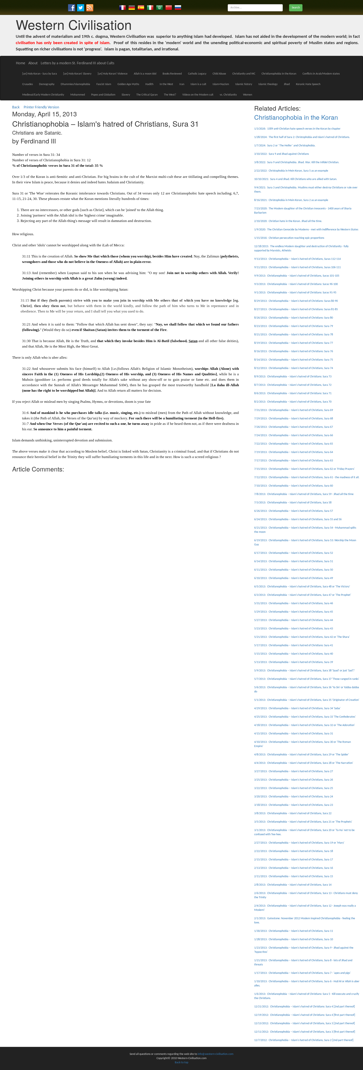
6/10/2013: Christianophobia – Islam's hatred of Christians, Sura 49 (293, 578)
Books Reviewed (172, 73)
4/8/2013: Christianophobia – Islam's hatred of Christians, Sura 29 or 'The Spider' (301, 754)
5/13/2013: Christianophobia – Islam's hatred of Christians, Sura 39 (293, 662)
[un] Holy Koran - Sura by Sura (39, 73)
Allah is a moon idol (145, 73)
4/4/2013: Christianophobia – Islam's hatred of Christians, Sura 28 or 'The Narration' (303, 763)
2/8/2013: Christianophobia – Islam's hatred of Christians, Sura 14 (292, 884)
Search (296, 7)
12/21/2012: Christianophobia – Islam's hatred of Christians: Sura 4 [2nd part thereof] (304, 1006)
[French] (122, 7)
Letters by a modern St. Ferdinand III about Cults (77, 63)
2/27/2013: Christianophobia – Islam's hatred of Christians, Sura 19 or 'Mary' (299, 842)
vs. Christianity (228, 94)
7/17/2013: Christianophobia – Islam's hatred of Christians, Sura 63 (293, 460)
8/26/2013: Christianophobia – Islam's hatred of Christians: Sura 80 (293, 317)
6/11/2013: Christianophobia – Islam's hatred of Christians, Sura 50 (293, 569)
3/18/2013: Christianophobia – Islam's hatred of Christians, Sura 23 (293, 805)
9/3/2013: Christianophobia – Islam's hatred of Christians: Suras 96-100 (296, 284)
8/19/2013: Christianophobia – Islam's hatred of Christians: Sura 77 (293, 343)
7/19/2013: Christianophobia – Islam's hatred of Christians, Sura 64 (293, 452)
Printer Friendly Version (42, 107)
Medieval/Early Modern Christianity (43, 94)
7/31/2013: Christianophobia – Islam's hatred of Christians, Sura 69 (293, 410)
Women (247, 94)
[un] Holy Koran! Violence (113, 73)
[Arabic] (159, 7)
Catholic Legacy (197, 73)
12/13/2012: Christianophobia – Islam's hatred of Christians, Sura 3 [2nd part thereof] (304, 1023)
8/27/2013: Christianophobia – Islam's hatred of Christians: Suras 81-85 (296, 309)
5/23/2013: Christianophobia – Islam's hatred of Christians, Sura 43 (293, 628)
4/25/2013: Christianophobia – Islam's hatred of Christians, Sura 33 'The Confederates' (305, 716)
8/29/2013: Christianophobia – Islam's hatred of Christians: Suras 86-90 (296, 301)
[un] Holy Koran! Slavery (77, 73)
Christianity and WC (243, 73)
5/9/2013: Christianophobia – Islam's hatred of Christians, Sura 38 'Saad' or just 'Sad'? (304, 670)
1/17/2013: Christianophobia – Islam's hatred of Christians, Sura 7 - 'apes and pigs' (302, 973)
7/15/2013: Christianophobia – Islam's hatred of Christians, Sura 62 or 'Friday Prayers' (304, 469)
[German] (131, 7)
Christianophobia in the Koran (279, 73)
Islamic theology (268, 84)
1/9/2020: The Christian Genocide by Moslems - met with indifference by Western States (306, 229)
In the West (166, 84)
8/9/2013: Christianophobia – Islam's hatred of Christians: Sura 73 (292, 376)
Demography (46, 84)
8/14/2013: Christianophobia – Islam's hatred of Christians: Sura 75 (293, 359)
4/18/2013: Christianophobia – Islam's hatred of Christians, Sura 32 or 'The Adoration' (304, 725)
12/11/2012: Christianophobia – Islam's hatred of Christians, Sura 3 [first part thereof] (304, 1031)
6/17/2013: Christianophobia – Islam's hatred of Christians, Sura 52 (293, 553)
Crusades (27, 84)
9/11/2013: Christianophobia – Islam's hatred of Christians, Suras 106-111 (297, 267)
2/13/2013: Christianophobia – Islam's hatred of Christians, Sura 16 (293, 868)
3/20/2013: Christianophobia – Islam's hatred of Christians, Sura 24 (293, 796)
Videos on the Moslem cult (197, 94)
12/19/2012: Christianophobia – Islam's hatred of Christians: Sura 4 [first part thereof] (304, 1015)
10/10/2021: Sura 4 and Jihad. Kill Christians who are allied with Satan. (295, 179)
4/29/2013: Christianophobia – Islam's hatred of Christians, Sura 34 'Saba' (297, 708)
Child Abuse (219, 73)
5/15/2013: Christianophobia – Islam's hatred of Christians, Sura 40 (293, 653)
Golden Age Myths (128, 84)
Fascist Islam (103, 84)
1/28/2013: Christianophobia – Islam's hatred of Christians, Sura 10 (293, 939)
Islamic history (243, 84)
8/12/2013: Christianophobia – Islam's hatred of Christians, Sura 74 (293, 368)
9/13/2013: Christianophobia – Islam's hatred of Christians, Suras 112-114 (297, 259)
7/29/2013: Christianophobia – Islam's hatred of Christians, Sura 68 (293, 418)
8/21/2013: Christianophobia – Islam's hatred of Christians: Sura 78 (293, 334)
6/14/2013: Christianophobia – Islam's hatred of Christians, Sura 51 (293, 561)
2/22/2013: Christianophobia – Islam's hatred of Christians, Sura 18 (293, 851)
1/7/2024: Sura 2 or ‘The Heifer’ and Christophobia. (285, 145)
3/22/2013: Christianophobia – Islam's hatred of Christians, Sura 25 (293, 788)
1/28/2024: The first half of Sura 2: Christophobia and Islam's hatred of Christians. (302, 137)
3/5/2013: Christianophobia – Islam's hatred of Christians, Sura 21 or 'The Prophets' (303, 821)
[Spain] (141, 7)
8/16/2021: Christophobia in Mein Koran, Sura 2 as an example (291, 200)
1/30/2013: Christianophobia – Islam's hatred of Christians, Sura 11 (293, 931)
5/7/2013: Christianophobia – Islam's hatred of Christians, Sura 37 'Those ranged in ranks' (306, 679)
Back (16, 107)
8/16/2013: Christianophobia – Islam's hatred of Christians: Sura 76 (293, 351)
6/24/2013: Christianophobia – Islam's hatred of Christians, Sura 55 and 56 (298, 519)
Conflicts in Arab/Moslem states (321, 73)
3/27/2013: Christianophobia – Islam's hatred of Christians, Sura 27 (293, 771)
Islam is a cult (198, 84)
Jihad (287, 84)
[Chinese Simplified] (168, 7)
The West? (170, 94)
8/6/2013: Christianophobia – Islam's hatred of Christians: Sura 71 (292, 393)
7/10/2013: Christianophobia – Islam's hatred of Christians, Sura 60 (293, 485)
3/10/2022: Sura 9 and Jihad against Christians (281, 154)
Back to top (181, 1062)
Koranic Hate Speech (308, 84)
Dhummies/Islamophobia (75, 84)
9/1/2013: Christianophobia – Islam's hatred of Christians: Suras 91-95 (295, 292)
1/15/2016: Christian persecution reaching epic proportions (289, 238)
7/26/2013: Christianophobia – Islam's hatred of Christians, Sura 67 (293, 427)
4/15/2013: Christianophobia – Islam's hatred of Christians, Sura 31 (293, 733)
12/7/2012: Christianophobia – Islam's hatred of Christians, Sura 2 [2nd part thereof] (303, 1040)
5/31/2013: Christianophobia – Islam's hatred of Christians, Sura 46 (293, 603)
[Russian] (178, 7)
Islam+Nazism (221, 84)
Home (20, 63)
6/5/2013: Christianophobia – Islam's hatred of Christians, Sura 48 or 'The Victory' (302, 586)
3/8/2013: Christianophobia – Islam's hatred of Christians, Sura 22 (292, 813)
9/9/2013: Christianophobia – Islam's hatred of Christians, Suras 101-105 (296, 275)
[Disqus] (125, 526)
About (33, 63)
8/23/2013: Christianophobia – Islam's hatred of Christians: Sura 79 (293, 326)
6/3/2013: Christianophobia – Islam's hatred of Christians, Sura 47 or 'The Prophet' (302, 595)
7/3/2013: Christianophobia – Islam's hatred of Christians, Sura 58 (292, 502)
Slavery (126, 94)
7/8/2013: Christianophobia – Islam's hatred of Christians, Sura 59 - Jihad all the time (304, 494)
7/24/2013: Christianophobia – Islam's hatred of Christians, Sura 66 (293, 435)
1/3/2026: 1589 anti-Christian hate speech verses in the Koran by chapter (297, 128)
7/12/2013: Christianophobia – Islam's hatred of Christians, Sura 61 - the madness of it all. (306, 477)
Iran (181, 84)
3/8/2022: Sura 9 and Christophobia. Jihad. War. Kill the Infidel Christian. (296, 162)
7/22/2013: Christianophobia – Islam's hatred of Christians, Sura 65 (293, 443)
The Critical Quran (147, 94)
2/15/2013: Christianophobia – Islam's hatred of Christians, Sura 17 (293, 859)
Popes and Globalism (103, 94)
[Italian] (150, 7)
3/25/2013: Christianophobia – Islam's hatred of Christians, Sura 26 (293, 779)
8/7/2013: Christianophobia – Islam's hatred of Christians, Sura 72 (292, 385)
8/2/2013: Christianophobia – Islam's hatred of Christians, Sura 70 (292, 401)
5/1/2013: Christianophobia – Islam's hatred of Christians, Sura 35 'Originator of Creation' (306, 700)
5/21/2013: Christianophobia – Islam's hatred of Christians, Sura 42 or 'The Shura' (302, 637)
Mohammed (77, 94)
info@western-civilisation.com (215, 1054)
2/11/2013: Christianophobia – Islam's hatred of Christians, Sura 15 (293, 876)
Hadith (149, 84)
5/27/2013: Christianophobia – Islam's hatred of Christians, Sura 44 (293, 620)
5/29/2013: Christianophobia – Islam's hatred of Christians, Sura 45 (293, 611)
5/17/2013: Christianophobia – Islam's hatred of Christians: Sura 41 (293, 645)
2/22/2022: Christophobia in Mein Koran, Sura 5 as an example (291, 170)
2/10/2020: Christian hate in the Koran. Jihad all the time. (288, 221)
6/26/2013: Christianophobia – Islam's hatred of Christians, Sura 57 (293, 511)
